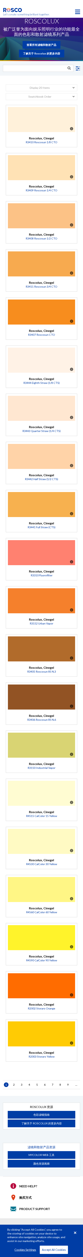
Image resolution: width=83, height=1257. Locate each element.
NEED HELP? (28, 1186)
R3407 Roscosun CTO (41, 334)
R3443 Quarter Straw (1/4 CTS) (41, 431)
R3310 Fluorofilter (42, 575)
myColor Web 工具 (41, 1155)
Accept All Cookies (54, 1249)
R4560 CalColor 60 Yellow (41, 912)
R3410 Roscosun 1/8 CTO (41, 142)
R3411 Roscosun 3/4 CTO (41, 286)
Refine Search (77, 68)
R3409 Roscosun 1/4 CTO (41, 190)
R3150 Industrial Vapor (41, 767)
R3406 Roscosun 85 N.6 (41, 719)
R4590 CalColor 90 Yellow (41, 960)
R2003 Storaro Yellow (42, 1056)
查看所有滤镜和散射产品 (41, 44)
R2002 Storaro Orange (41, 1008)
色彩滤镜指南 (41, 1114)
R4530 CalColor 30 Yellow (41, 864)
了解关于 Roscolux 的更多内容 (41, 53)
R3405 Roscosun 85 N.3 (41, 671)
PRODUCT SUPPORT (34, 1209)
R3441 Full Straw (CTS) (41, 527)
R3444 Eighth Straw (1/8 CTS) (41, 382)
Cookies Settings (25, 1249)
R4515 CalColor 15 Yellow (41, 816)
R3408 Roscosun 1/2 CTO (41, 238)
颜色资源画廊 (41, 1163)
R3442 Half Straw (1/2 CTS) (41, 479)
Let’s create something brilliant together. (12, 14)
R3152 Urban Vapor (41, 623)
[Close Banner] (75, 1232)
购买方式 (25, 1197)
